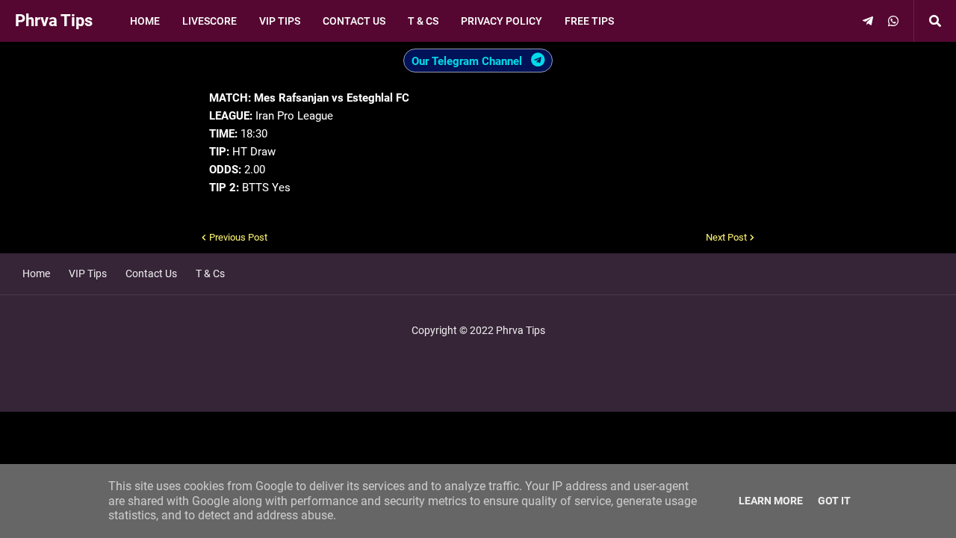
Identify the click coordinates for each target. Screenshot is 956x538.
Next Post (726, 237)
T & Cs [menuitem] (423, 21)
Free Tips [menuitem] (589, 21)
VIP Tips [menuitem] (279, 21)
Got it (834, 501)
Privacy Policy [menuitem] (501, 21)
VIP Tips (88, 273)
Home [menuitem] (145, 21)
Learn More (771, 501)
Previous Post (238, 237)
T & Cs (210, 273)
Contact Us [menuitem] (354, 21)
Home (36, 273)
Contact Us (151, 273)
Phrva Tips (54, 20)
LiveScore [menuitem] (209, 21)
